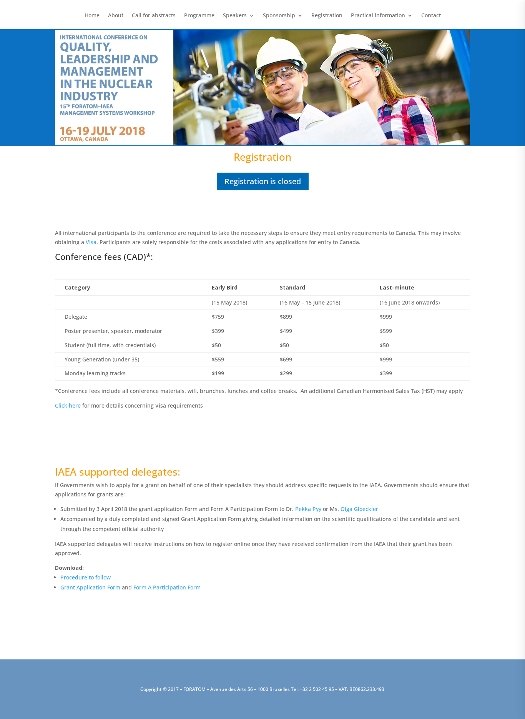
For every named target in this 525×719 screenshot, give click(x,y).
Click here (68, 405)
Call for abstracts (154, 16)
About (115, 16)
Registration (326, 16)
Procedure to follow (85, 577)
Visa (91, 242)
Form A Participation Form (167, 587)
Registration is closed (262, 181)
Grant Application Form (90, 587)
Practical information (378, 16)
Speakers (235, 16)
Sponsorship (279, 16)
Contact (431, 16)
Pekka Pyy (308, 509)
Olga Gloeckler (359, 509)
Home (92, 16)
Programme (199, 16)
